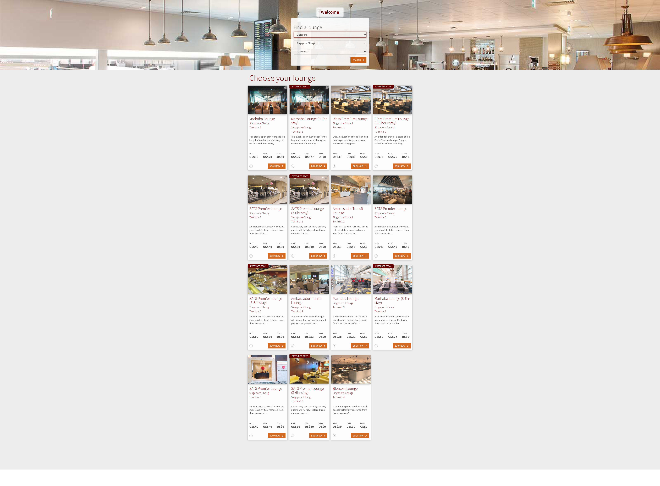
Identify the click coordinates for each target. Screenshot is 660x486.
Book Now (275, 166)
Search (357, 60)
